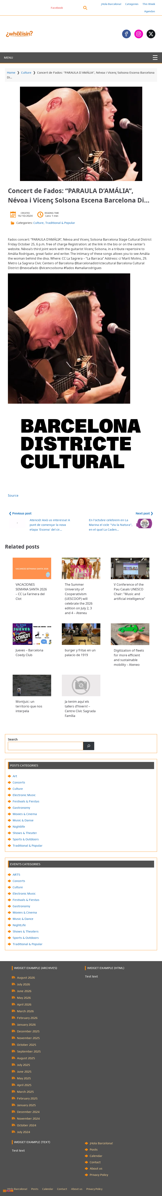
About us (96, 1168)
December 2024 (28, 1112)
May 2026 (24, 998)
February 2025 (27, 1098)
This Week (148, 4)
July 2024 (23, 1132)
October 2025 (26, 1045)
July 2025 (23, 1065)
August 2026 (26, 977)
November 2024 (28, 1118)
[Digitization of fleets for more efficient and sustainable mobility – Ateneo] (130, 634)
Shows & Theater (25, 833)
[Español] (12, 1190)
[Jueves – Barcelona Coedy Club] (32, 634)
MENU (8, 57)
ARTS (16, 874)
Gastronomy (21, 808)
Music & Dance (23, 919)
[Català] (5, 1190)
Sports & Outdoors (26, 839)
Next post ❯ (144, 513)
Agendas (149, 11)
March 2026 (25, 1011)
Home (11, 72)
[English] (8, 1190)
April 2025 (24, 1085)
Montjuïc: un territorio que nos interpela (29, 706)
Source (13, 495)
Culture (26, 72)
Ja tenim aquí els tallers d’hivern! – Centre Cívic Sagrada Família (80, 709)
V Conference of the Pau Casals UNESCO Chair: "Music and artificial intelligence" (129, 592)
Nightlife (19, 826)
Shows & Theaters (26, 931)
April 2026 (24, 1004)
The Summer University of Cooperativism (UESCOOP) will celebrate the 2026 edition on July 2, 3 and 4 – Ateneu (78, 599)
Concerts (19, 782)
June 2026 (24, 991)
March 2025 (25, 1092)
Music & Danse (23, 820)
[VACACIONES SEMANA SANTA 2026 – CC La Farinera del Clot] (32, 568)
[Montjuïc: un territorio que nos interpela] (32, 685)
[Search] (88, 746)
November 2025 (28, 1038)
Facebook (33, 7)
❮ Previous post (20, 513)
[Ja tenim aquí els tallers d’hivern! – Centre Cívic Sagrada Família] (81, 685)
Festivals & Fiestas (26, 801)
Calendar (96, 1156)
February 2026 (27, 1018)
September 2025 (29, 1051)
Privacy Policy (99, 1175)
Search (13, 739)
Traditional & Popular (60, 223)
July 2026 (23, 984)
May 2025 (24, 1078)
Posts (94, 1149)
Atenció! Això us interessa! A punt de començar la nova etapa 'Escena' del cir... (50, 524)
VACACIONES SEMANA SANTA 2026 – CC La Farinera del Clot (31, 592)
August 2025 (26, 1058)
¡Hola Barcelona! (111, 4)
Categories (131, 4)
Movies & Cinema (25, 814)
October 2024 (26, 1125)
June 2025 (24, 1071)
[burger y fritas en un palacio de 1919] (81, 634)
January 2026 (26, 1024)
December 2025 (28, 1031)
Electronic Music (24, 795)
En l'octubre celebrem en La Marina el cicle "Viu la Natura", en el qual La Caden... (110, 524)
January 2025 (26, 1105)
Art (15, 776)
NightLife (19, 925)
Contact (95, 1162)
